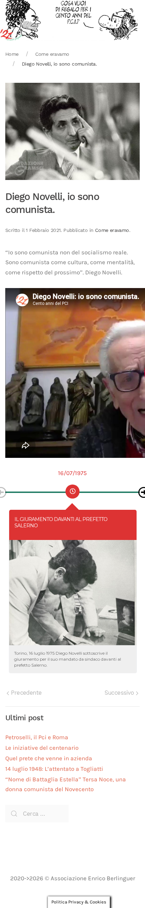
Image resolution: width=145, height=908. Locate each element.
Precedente (25, 692)
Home (12, 54)
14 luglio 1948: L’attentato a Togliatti (54, 769)
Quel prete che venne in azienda (48, 758)
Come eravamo (52, 54)
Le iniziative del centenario (41, 748)
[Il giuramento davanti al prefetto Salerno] (73, 592)
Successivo (120, 692)
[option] (72, 489)
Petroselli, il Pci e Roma (36, 737)
